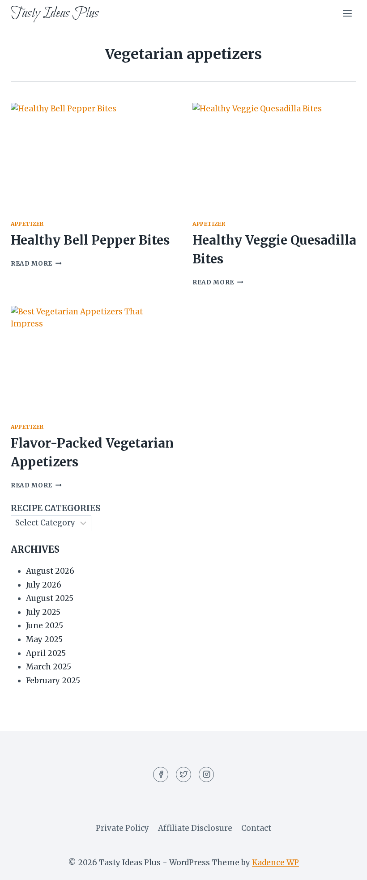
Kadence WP (275, 862)
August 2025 (49, 598)
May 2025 (44, 639)
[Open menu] (347, 13)
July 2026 (43, 585)
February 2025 (53, 680)
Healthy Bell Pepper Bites (90, 240)
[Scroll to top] (344, 866)
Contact (256, 828)
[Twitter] (183, 774)
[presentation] (93, 157)
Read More (36, 263)
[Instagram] (206, 774)
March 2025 (48, 667)
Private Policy (122, 828)
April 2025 (46, 653)
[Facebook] (160, 774)
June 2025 (44, 625)
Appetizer (27, 223)
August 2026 (50, 571)
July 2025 (43, 612)
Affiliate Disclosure (195, 828)
